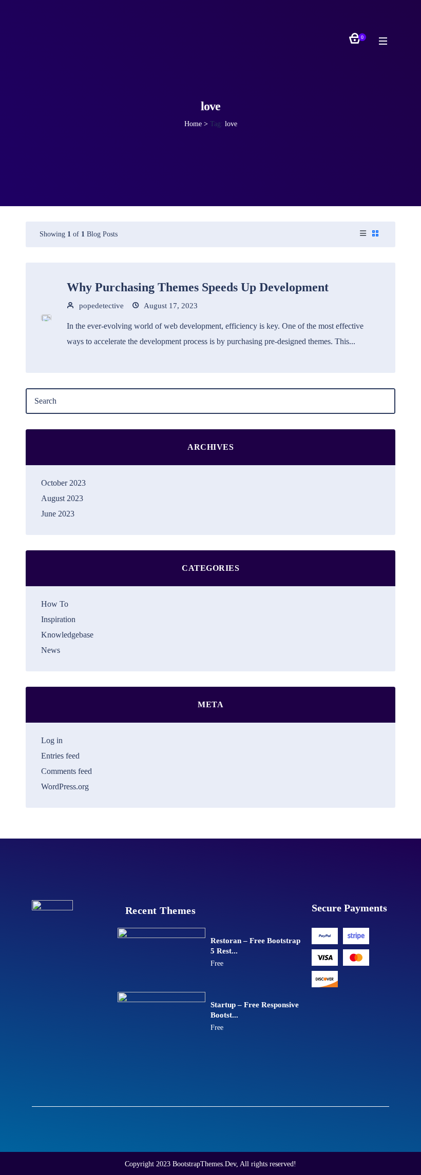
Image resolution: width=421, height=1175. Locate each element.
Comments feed (66, 771)
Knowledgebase (67, 634)
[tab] (363, 234)
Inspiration (58, 619)
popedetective (100, 306)
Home (193, 124)
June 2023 (57, 513)
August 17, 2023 (170, 306)
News (50, 650)
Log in (52, 740)
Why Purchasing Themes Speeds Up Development (198, 287)
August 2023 (62, 498)
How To (54, 604)
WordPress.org (65, 786)
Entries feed (60, 755)
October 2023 (63, 483)
